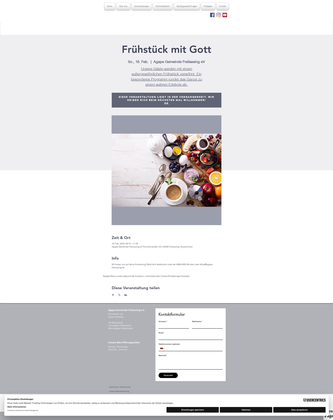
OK (166, 103)
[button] (123, 6)
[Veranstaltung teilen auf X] (119, 295)
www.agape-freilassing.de (119, 325)
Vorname (163, 321)
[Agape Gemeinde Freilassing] (212, 15)
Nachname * (197, 321)
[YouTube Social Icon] (225, 15)
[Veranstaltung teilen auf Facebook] (113, 295)
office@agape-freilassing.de (120, 328)
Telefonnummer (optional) (169, 344)
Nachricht (162, 355)
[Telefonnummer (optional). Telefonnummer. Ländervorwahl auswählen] (162, 349)
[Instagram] (218, 15)
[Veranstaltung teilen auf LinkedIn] (125, 295)
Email (161, 333)
